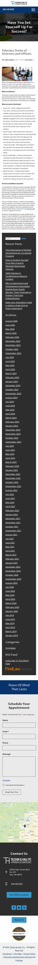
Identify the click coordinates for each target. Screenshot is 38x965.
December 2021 (12, 518)
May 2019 (9, 623)
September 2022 (13, 486)
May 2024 (9, 409)
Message (6, 754)
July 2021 (9, 538)
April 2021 (10, 550)
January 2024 (11, 425)
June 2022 (10, 498)
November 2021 (13, 522)
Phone (5, 743)
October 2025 (11, 349)
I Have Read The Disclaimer (15, 785)
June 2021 (10, 542)
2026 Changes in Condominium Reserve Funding (16, 276)
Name (5, 720)
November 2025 (13, 345)
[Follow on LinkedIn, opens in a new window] (19, 907)
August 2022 (11, 490)
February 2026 (12, 337)
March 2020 (11, 603)
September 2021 (13, 530)
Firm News (28, 60)
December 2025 (12, 341)
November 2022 (13, 478)
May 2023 (9, 454)
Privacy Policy (29, 954)
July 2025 (9, 357)
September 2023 (13, 442)
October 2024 (11, 389)
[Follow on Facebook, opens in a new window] (14, 907)
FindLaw (19, 960)
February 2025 (12, 377)
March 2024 (11, 417)
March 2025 (11, 373)
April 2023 (10, 458)
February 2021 (12, 558)
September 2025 (13, 353)
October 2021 (11, 526)
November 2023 (13, 434)
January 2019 (11, 635)
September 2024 (13, 393)
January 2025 (11, 381)
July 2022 (9, 494)
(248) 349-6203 (30, 209)
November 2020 (13, 571)
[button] (33, 10)
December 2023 (12, 429)
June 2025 (10, 361)
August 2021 (11, 534)
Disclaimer (6, 780)
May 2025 (9, 365)
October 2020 (11, 575)
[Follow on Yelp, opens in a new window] (24, 907)
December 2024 (12, 385)
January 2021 (11, 563)
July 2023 (9, 446)
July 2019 (9, 615)
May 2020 (9, 595)
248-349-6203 (8, 9)
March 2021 (11, 554)
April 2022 (10, 506)
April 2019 (10, 627)
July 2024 (9, 401)
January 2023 (11, 470)
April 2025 (10, 369)
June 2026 (10, 325)
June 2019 (10, 619)
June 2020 (10, 591)
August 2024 (11, 397)
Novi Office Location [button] (19, 895)
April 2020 (10, 599)
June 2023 (10, 450)
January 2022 (11, 514)
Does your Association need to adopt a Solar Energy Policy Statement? (18, 305)
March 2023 (11, 462)
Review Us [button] (19, 920)
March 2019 (11, 631)
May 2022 (9, 502)
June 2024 (10, 405)
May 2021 (9, 546)
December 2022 (12, 474)
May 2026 (9, 329)
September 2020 (13, 579)
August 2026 (11, 321)
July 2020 (9, 587)
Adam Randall (9, 60)
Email (5, 731)
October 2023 (11, 438)
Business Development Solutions (18, 957)
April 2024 (10, 413)
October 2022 (11, 482)
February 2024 (12, 421)
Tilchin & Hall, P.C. (17, 947)
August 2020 (11, 583)
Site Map (18, 954)
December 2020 (12, 567)
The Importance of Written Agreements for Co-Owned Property (18, 253)
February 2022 (12, 510)
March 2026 (11, 333)
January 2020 (11, 611)
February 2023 (12, 466)
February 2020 (12, 607)
